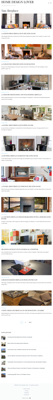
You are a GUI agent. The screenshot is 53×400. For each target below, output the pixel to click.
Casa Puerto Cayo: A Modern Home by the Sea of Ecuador (22, 349)
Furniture (3, 308)
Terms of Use (26, 388)
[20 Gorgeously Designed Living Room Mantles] (26, 51)
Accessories (4, 153)
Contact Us (26, 394)
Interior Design (5, 61)
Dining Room (4, 122)
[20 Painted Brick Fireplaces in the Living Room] (26, 21)
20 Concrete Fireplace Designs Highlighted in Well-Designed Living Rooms (26, 218)
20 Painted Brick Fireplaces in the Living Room (18, 33)
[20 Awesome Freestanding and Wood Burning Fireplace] (26, 82)
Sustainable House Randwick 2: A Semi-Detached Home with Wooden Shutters (27, 362)
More (2, 246)
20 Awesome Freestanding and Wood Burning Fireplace (21, 95)
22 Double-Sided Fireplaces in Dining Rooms (17, 125)
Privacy (26, 390)
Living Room (4, 31)
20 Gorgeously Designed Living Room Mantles (18, 64)
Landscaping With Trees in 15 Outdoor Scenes (19, 374)
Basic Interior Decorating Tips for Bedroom (18, 343)
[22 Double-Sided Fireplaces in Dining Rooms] (26, 113)
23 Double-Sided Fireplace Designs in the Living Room (20, 186)
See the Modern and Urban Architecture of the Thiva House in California (25, 355)
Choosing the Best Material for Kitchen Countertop (20, 337)
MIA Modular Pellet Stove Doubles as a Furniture (19, 249)
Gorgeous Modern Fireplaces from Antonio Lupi (19, 280)
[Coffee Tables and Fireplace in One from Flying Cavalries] (26, 298)
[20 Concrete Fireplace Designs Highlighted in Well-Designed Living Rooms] (26, 204)
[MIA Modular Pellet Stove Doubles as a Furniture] (26, 237)
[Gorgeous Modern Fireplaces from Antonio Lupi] (26, 267)
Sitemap (26, 392)
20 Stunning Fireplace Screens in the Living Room (19, 156)
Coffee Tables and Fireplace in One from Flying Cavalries (22, 310)
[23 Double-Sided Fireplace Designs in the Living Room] (26, 174)
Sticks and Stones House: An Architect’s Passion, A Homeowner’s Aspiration (26, 368)
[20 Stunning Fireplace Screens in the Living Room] (26, 143)
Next (30, 322)
